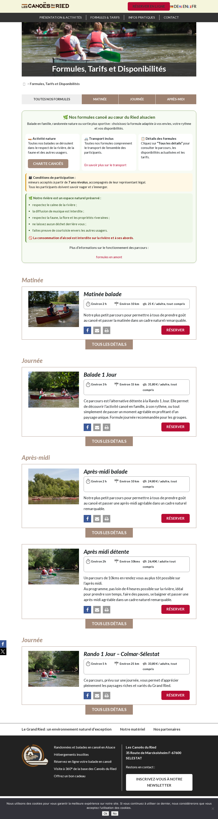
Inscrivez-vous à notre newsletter (159, 782)
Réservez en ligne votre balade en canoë (83, 761)
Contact (171, 17)
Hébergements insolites (71, 754)
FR (193, 6)
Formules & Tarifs (105, 17)
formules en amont (109, 257)
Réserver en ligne (149, 6)
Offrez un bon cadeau (69, 776)
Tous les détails (109, 344)
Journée (137, 99)
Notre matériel (132, 729)
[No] (213, 808)
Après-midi (176, 99)
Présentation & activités (60, 17)
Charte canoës (48, 163)
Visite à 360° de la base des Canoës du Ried (85, 769)
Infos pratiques (141, 17)
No (115, 813)
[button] (87, 330)
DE (176, 6)
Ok (105, 813)
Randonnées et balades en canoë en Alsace (84, 747)
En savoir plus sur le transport (105, 165)
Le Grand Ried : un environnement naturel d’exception (67, 729)
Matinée (100, 99)
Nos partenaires (166, 729)
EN (185, 6)
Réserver (175, 330)
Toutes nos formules (51, 99)
